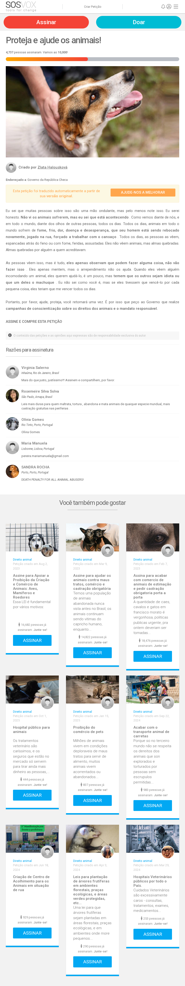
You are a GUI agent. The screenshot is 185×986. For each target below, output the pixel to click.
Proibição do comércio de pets (88, 729)
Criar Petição (92, 6)
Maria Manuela (34, 443)
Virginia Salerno (35, 368)
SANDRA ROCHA (35, 467)
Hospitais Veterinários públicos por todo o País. (152, 881)
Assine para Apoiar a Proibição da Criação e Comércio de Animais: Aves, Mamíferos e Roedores (31, 586)
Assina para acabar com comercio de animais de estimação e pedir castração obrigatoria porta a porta (152, 586)
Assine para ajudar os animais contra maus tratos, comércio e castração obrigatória (92, 582)
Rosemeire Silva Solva (40, 391)
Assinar (32, 640)
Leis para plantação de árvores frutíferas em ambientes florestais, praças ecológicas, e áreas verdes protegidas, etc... (91, 890)
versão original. (59, 196)
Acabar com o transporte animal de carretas (151, 731)
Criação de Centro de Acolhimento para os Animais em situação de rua (31, 883)
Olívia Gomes (32, 419)
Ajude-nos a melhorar (143, 192)
